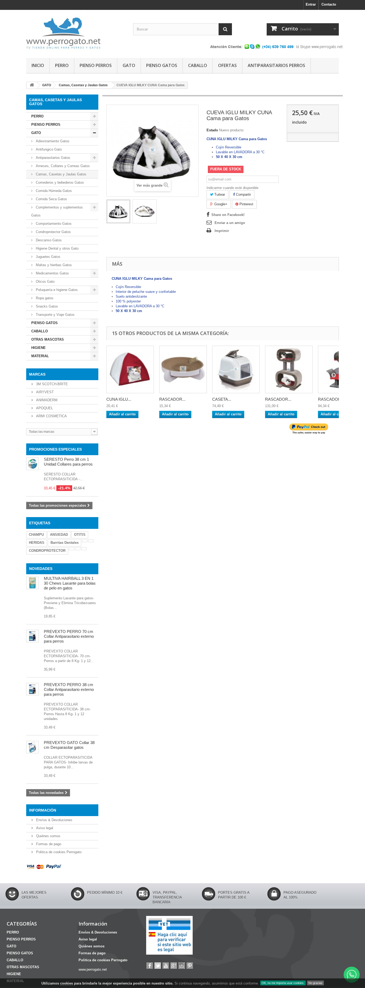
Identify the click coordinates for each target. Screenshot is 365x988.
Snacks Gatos (46, 306)
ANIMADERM (46, 400)
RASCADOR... (172, 399)
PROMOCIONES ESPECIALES (55, 449)
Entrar (311, 4)
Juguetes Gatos (47, 257)
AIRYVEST (44, 392)
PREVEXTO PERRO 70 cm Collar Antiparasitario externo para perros (69, 636)
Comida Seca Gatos (51, 199)
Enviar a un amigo (230, 223)
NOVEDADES (40, 568)
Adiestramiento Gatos (52, 141)
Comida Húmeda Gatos (53, 191)
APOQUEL (44, 408)
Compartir (243, 194)
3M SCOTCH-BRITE (51, 384)
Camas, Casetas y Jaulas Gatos (60, 174)
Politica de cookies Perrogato (58, 852)
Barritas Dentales (65, 543)
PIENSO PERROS (96, 65)
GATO (129, 65)
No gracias (315, 983)
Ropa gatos (44, 298)
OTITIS (80, 535)
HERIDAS (36, 543)
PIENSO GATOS (161, 65)
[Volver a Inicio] (32, 85)
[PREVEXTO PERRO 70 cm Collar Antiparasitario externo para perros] (32, 636)
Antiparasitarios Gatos (52, 158)
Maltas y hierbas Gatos (53, 265)
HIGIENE (38, 348)
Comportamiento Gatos (53, 224)
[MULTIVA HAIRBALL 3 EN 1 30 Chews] (32, 583)
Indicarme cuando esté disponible (232, 188)
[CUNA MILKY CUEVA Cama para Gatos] (118, 211)
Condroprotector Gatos (53, 232)
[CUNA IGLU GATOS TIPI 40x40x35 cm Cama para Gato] (130, 369)
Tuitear (219, 194)
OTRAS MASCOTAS (47, 339)
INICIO (38, 65)
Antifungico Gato (48, 149)
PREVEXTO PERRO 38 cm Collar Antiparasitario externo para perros (69, 689)
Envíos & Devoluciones (53, 820)
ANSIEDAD (59, 535)
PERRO (62, 65)
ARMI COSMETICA (51, 416)
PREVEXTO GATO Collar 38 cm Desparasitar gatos (69, 745)
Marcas (37, 374)
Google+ (220, 204)
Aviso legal (44, 828)
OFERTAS (227, 65)
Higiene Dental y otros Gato (57, 248)
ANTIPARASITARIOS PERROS (276, 65)
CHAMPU (36, 535)
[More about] (84, 540)
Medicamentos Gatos (52, 273)
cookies (66, 983)
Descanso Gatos (48, 240)
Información (42, 810)
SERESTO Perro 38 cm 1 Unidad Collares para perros (68, 461)
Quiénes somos (47, 836)
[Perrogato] (75, 32)
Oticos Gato (45, 282)
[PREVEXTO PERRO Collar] (32, 689)
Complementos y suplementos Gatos (57, 211)
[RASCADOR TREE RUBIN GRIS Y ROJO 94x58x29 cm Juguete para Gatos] (289, 369)
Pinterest (245, 204)
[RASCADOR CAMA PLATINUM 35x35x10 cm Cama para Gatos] (183, 369)
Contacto (328, 4)
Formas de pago (48, 844)
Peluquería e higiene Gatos (56, 290)
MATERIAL (40, 356)
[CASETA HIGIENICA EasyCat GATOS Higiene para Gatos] (236, 369)
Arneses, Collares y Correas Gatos (62, 166)
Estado (212, 130)
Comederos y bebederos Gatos (59, 182)
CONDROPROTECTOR (47, 551)
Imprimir (222, 231)
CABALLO (197, 65)
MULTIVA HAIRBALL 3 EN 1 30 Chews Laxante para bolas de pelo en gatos (70, 583)
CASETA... (221, 399)
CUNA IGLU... (118, 399)
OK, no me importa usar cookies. (283, 983)
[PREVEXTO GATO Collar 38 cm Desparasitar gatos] (32, 747)
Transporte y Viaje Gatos (55, 315)
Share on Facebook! (227, 215)
